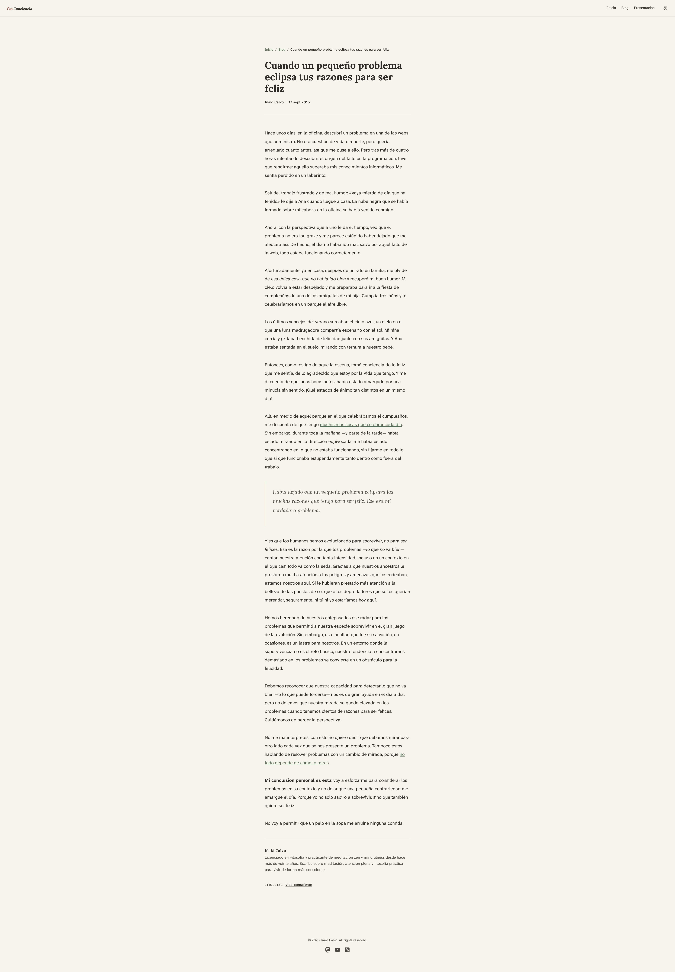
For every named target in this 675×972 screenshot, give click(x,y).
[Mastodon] (328, 952)
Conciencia (19, 8)
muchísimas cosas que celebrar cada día (361, 424)
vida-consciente (298, 884)
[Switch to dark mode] (665, 8)
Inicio (611, 7)
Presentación (644, 7)
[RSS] (347, 952)
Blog (625, 7)
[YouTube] (337, 952)
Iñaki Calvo (275, 850)
